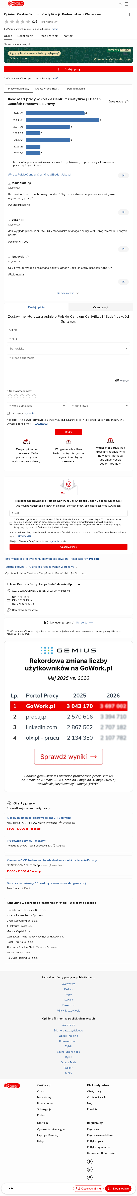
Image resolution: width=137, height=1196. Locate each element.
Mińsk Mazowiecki (68, 1010)
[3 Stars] (22, 396)
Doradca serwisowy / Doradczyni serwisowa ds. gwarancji (46, 883)
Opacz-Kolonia (68, 1035)
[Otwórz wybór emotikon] (117, 381)
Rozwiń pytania (65, 293)
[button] (48, 22)
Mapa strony (44, 1097)
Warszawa (68, 984)
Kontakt (41, 1115)
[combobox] (63, 348)
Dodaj (68, 432)
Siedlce (68, 1000)
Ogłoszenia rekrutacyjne (51, 1129)
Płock (68, 994)
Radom (68, 989)
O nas (40, 1091)
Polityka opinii (95, 1141)
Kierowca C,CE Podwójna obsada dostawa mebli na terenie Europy (52, 860)
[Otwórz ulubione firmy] (120, 4)
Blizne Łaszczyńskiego (68, 1030)
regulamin (29, 413)
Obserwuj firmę (68, 546)
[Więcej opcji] (129, 14)
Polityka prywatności (98, 1147)
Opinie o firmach (96, 1097)
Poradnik (92, 1109)
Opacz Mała (68, 1062)
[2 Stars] (16, 396)
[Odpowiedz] (123, 175)
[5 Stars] (34, 396)
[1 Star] (10, 396)
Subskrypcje (44, 1109)
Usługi (40, 1141)
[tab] (36, 307)
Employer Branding (48, 1135)
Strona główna (14, 566)
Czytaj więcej (41, 423)
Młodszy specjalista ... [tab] (47, 88)
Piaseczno (68, 1005)
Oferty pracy (94, 1091)
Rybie (68, 1057)
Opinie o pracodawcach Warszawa (51, 566)
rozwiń (55, 29)
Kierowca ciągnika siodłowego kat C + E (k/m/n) (39, 817)
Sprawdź (82, 622)
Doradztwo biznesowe (25, 610)
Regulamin (93, 1129)
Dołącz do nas (45, 1103)
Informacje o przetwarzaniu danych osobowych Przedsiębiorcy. (52, 558)
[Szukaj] (11, 1189)
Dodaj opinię (72, 69)
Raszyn (68, 1067)
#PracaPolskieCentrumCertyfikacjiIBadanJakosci (39, 174)
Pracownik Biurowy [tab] (18, 88)
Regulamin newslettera (100, 1135)
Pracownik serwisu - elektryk (26, 840)
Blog (89, 1103)
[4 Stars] (28, 396)
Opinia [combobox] (13, 329)
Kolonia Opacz (68, 1041)
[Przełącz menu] (126, 4)
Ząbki (68, 1046)
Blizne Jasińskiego (68, 1051)
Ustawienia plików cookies (101, 1153)
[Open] (126, 348)
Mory (68, 1073)
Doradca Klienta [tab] (76, 88)
